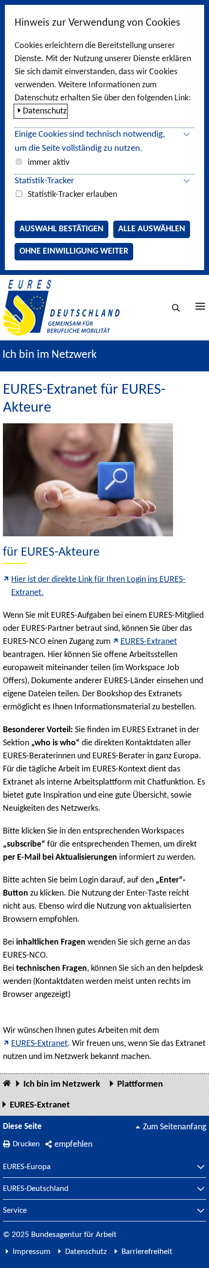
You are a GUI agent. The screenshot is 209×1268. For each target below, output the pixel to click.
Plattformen (140, 1084)
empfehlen (73, 1144)
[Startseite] (7, 1084)
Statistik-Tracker (44, 181)
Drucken (26, 1144)
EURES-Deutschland (36, 1189)
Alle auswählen (151, 229)
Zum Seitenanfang (174, 1127)
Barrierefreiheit (147, 1252)
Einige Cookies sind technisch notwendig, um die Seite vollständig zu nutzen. (90, 141)
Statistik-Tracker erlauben (72, 194)
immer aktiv (49, 162)
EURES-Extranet (149, 641)
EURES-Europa (27, 1167)
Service (15, 1211)
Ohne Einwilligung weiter (73, 251)
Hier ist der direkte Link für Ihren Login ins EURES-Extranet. (98, 586)
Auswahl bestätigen (61, 229)
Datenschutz (45, 111)
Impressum (32, 1252)
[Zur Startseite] (61, 307)
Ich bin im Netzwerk (49, 355)
